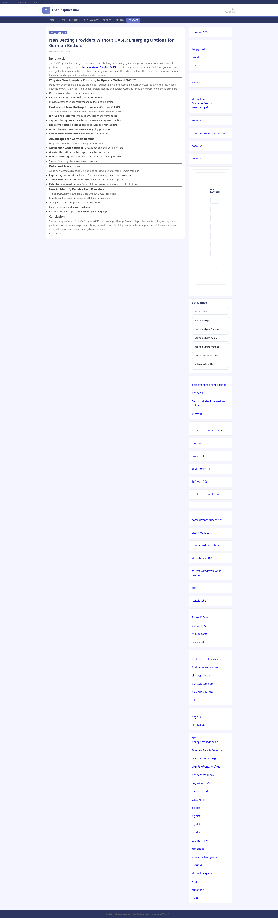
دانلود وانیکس (199, 600)
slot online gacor (202, 873)
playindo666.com (202, 692)
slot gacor (198, 849)
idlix (194, 700)
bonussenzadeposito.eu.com (209, 133)
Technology (91, 20)
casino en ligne (202, 320)
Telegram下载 (200, 107)
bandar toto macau (203, 775)
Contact (133, 20)
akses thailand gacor (204, 857)
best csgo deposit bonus (207, 545)
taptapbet (198, 642)
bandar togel (200, 791)
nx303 (195, 898)
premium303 (200, 32)
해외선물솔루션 (201, 468)
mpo (195, 65)
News (62, 20)
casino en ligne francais (207, 329)
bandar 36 (198, 393)
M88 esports (199, 634)
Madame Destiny (202, 103)
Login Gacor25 (201, 783)
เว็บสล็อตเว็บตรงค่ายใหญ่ (206, 766)
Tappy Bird (198, 49)
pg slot (196, 808)
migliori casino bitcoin (205, 494)
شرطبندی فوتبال (201, 675)
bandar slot (199, 625)
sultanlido (198, 890)
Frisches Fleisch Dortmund (208, 750)
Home (51, 20)
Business (74, 20)
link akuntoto (200, 456)
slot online (198, 99)
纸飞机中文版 (199, 481)
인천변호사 (198, 413)
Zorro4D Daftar (201, 617)
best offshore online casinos (209, 385)
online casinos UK (204, 364)
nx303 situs (199, 865)
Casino (120, 20)
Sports (107, 20)
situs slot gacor (201, 532)
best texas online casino (206, 659)
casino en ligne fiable (206, 337)
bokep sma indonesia (205, 742)
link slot (196, 57)
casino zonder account (207, 355)
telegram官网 (200, 840)
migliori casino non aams (207, 430)
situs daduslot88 (202, 558)
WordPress (167, 914)
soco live (197, 120)
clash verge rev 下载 (204, 758)
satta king (198, 799)
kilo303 (196, 82)
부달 (194, 882)
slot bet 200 (199, 725)
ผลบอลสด (197, 443)
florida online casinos (205, 667)
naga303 (197, 717)
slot (194, 588)
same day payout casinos (207, 520)
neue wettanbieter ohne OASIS (99, 67)
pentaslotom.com (202, 683)
